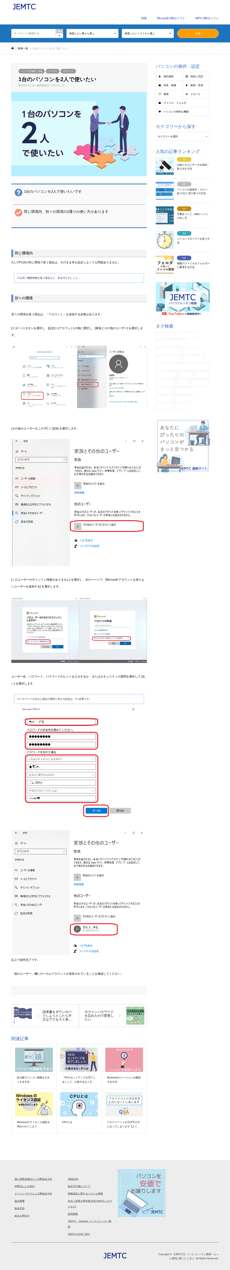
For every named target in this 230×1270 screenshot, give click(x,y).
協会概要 (20, 1201)
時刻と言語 (196, 76)
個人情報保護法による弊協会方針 (33, 1179)
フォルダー (166, 374)
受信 (183, 382)
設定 (180, 406)
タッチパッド (193, 359)
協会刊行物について (79, 1186)
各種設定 (199, 382)
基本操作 (165, 390)
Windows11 (187, 335)
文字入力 (165, 398)
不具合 (200, 374)
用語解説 (183, 398)
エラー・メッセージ (171, 343)
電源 (166, 94)
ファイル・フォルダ (175, 102)
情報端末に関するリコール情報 (85, 1193)
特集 (144, 18)
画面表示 (165, 406)
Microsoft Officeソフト (171, 18)
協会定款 (20, 1208)
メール (184, 374)
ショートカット (168, 359)
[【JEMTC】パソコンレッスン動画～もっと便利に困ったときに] (24, 6)
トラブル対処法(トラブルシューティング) (183, 366)
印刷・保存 (166, 382)
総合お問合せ (22, 1215)
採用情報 (73, 1213)
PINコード (165, 335)
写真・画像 (170, 85)
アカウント (68, 71)
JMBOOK (73, 1179)
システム (191, 351)
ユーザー (52, 71)
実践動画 (183, 390)
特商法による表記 (25, 1186)
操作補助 (169, 76)
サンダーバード (168, 351)
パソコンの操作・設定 (31, 71)
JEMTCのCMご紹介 (79, 1234)
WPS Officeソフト (207, 18)
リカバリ (195, 94)
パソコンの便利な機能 (176, 111)
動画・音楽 (196, 85)
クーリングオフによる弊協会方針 (33, 1193)
